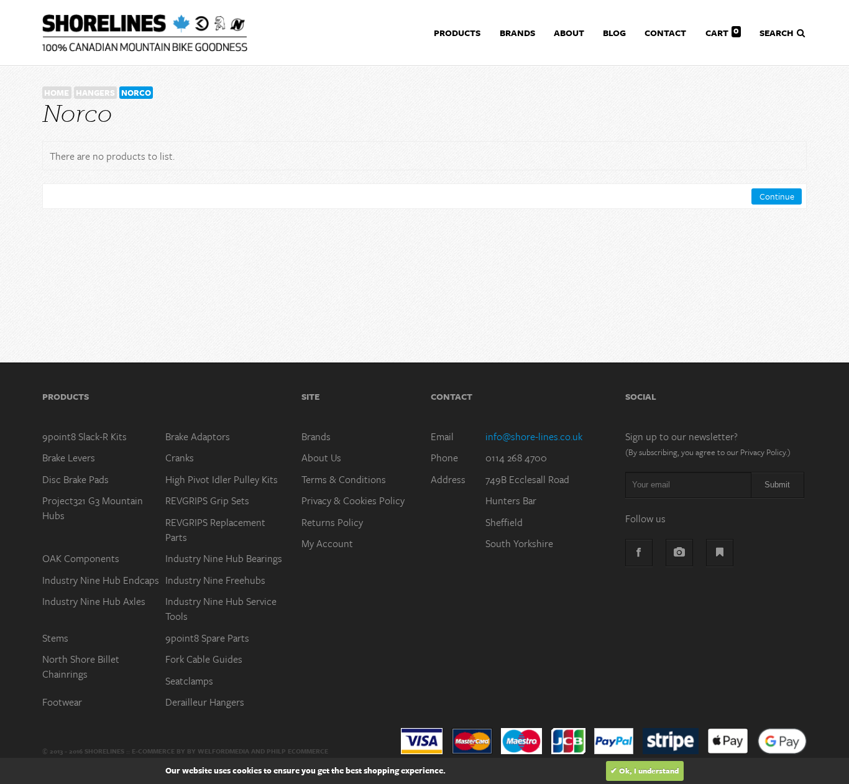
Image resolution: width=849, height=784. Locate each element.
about (569, 32)
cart (722, 31)
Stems (55, 637)
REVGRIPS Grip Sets (207, 500)
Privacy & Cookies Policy (353, 500)
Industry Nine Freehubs (215, 580)
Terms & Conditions (343, 479)
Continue (777, 196)
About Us (321, 457)
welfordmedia (223, 751)
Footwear (62, 701)
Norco (136, 92)
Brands (316, 436)
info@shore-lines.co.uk (533, 436)
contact (665, 32)
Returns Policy (332, 522)
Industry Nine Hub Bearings (223, 558)
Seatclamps (189, 680)
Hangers (95, 92)
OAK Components (80, 558)
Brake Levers (68, 457)
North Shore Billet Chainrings (80, 666)
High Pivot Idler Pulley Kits (221, 479)
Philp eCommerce (297, 751)
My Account (327, 543)
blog (614, 32)
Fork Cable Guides (203, 659)
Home (56, 92)
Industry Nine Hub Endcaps (100, 580)
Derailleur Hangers (204, 701)
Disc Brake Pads (75, 479)
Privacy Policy (763, 452)
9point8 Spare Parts (207, 637)
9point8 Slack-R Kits (84, 436)
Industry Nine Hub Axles (93, 601)
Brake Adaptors (197, 436)
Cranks (179, 457)
